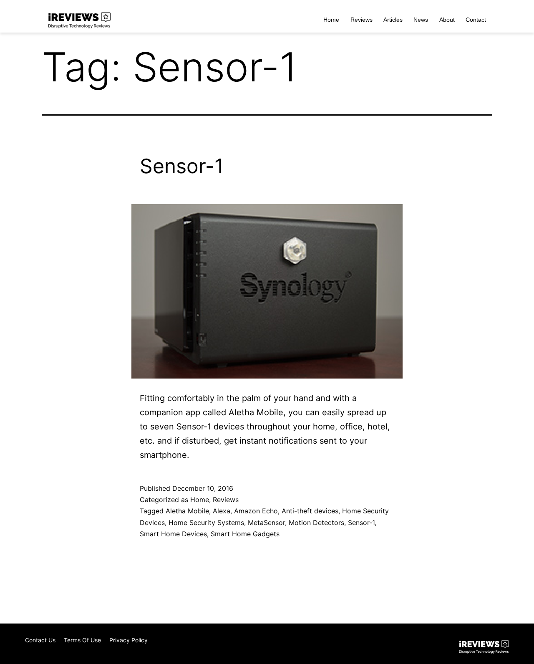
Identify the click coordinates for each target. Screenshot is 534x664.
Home (331, 19)
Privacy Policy (128, 640)
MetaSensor (266, 522)
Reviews (361, 19)
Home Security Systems (206, 522)
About (447, 19)
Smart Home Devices (173, 534)
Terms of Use (82, 640)
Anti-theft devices (310, 511)
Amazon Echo (256, 511)
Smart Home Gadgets (245, 534)
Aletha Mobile (187, 511)
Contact (476, 19)
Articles (393, 19)
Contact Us (40, 640)
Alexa (221, 511)
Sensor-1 (182, 166)
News (420, 19)
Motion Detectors (316, 522)
